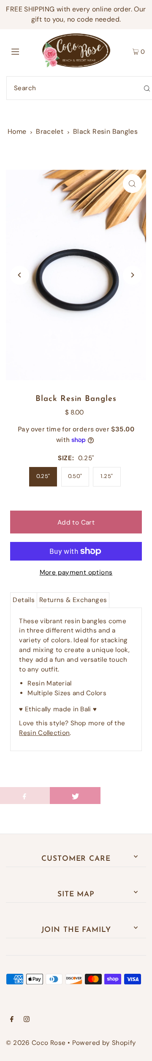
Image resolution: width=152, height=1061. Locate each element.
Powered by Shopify (104, 1043)
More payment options (76, 572)
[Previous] (19, 275)
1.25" (106, 476)
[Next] (132, 275)
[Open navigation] (24, 50)
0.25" (43, 476)
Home (17, 131)
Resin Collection (44, 733)
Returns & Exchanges (73, 600)
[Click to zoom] (132, 183)
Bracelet (49, 131)
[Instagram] (27, 1020)
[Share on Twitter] (75, 795)
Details (24, 600)
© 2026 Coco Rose (35, 1043)
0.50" (75, 476)
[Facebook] (12, 1020)
